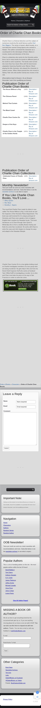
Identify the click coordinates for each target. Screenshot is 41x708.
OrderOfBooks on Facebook (14, 678)
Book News (9, 667)
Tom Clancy (9, 572)
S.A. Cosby (9, 577)
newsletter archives (8, 192)
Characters (20, 21)
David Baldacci (10, 570)
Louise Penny (9, 593)
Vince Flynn (9, 588)
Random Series (8, 530)
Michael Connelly (10, 585)
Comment (6, 411)
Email (5, 406)
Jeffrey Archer (9, 583)
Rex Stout (8, 203)
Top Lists (8, 672)
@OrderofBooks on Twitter (14, 680)
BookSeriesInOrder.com (18, 683)
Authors (27, 21)
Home (13, 21)
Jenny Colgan (9, 591)
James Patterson (10, 580)
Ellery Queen (9, 200)
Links (7, 675)
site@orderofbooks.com (18, 631)
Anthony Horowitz (10, 575)
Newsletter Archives (12, 670)
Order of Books (5, 384)
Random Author (8, 533)
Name (5, 401)
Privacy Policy (7, 699)
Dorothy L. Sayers (11, 205)
